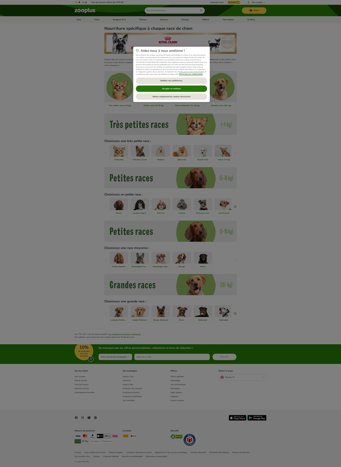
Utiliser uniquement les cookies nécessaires (171, 96)
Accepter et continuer (171, 88)
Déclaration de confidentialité (191, 74)
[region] (171, 74)
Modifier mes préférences (171, 80)
